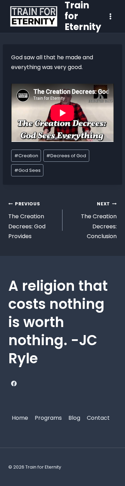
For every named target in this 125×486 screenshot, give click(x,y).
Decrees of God (66, 156)
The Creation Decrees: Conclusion (99, 220)
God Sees (27, 170)
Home (20, 418)
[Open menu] (110, 16)
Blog (74, 418)
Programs (48, 418)
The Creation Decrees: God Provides (26, 220)
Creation (26, 156)
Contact (98, 418)
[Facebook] (13, 383)
